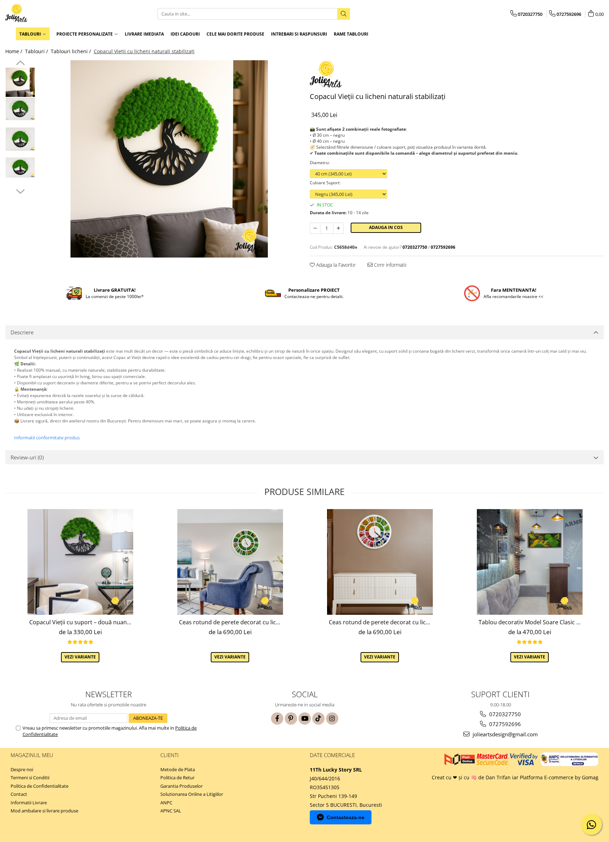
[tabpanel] (169, 159)
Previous (20, 63)
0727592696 (504, 724)
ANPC (166, 802)
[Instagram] (332, 718)
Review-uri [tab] (27, 457)
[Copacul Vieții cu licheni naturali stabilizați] (169, 159)
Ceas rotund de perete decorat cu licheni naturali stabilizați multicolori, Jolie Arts (381, 622)
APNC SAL (170, 810)
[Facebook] (277, 718)
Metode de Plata (177, 769)
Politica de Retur (177, 777)
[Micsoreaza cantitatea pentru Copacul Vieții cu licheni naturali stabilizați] (315, 228)
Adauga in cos (386, 227)
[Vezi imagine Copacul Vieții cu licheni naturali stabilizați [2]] (20, 139)
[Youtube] (305, 718)
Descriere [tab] (22, 332)
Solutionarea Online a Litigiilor (191, 794)
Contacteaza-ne (345, 817)
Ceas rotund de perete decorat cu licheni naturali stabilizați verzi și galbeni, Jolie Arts (231, 622)
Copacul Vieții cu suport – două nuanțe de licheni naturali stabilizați (81, 622)
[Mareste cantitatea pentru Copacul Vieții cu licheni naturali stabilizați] (338, 228)
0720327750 (504, 714)
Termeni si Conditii (30, 777)
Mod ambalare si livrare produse (44, 810)
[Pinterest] (291, 718)
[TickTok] (318, 718)
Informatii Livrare (29, 802)
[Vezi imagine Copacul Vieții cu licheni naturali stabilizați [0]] (20, 82)
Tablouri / (37, 51)
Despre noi (22, 769)
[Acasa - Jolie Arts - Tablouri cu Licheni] (40, 14)
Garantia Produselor (181, 786)
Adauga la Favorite (335, 264)
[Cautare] (343, 14)
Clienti (169, 755)
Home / (14, 51)
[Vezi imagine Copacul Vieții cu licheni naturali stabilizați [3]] (20, 167)
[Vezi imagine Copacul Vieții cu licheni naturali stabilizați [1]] (20, 109)
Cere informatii (389, 264)
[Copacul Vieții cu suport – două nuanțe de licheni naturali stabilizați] (80, 562)
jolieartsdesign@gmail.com (504, 734)
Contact (19, 794)
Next (20, 190)
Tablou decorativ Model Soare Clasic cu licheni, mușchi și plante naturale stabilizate (531, 622)
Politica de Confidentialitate (39, 786)
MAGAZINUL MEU (32, 755)
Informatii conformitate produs (47, 437)
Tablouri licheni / (71, 51)
